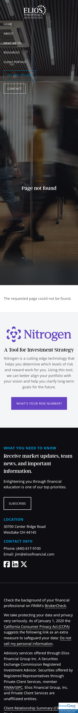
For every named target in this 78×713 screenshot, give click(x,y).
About (8, 33)
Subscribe (17, 503)
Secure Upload (19, 75)
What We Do (13, 43)
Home (8, 24)
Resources (12, 52)
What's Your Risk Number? (39, 403)
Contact (14, 88)
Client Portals (15, 62)
